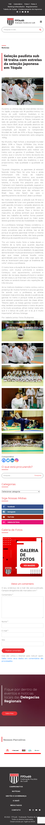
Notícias (5, 48)
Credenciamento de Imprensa (30, 9)
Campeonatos (16, 787)
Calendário (18, 4)
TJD (9, 4)
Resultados (16, 805)
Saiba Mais (9, 713)
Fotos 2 (34, 4)
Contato (16, 810)
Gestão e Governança (16, 796)
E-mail (5, 631)
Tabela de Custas (10, 9)
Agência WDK (29, 822)
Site (3, 640)
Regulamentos (31, 6)
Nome (5, 622)
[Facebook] (4, 460)
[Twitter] (8, 460)
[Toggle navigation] (41, 21)
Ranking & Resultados (16, 6)
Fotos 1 (27, 4)
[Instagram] (16, 460)
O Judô (16, 801)
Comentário (7, 595)
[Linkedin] (12, 460)
